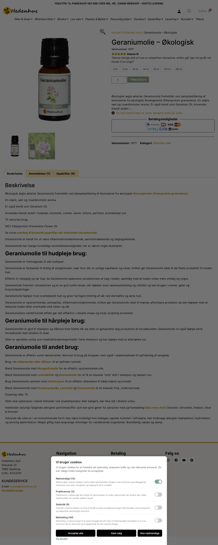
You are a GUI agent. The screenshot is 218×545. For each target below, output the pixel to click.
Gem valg (116, 533)
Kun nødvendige (149, 533)
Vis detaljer (62, 538)
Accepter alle (75, 533)
